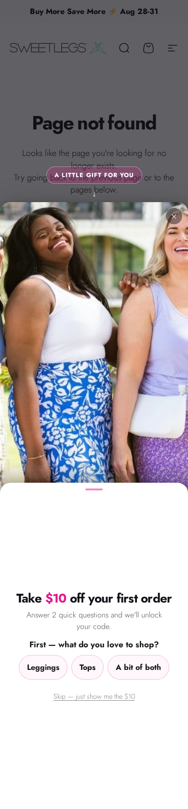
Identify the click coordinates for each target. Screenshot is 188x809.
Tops (87, 667)
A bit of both (138, 667)
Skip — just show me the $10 (94, 696)
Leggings (43, 667)
